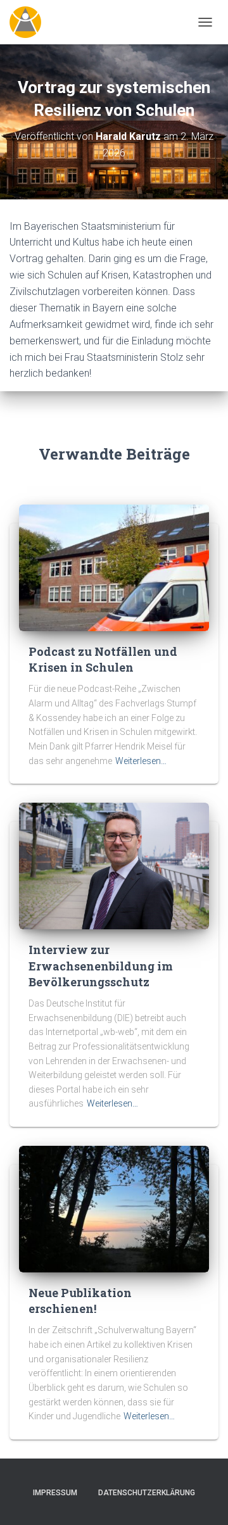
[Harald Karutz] (30, 22)
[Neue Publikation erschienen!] (114, 1208)
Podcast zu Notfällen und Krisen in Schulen (102, 659)
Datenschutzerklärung (146, 1492)
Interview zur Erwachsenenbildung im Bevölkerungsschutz (100, 965)
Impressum (55, 1492)
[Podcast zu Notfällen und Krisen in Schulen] (114, 567)
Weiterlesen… (141, 761)
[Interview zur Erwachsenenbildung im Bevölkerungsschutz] (114, 865)
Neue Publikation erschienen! (80, 1300)
